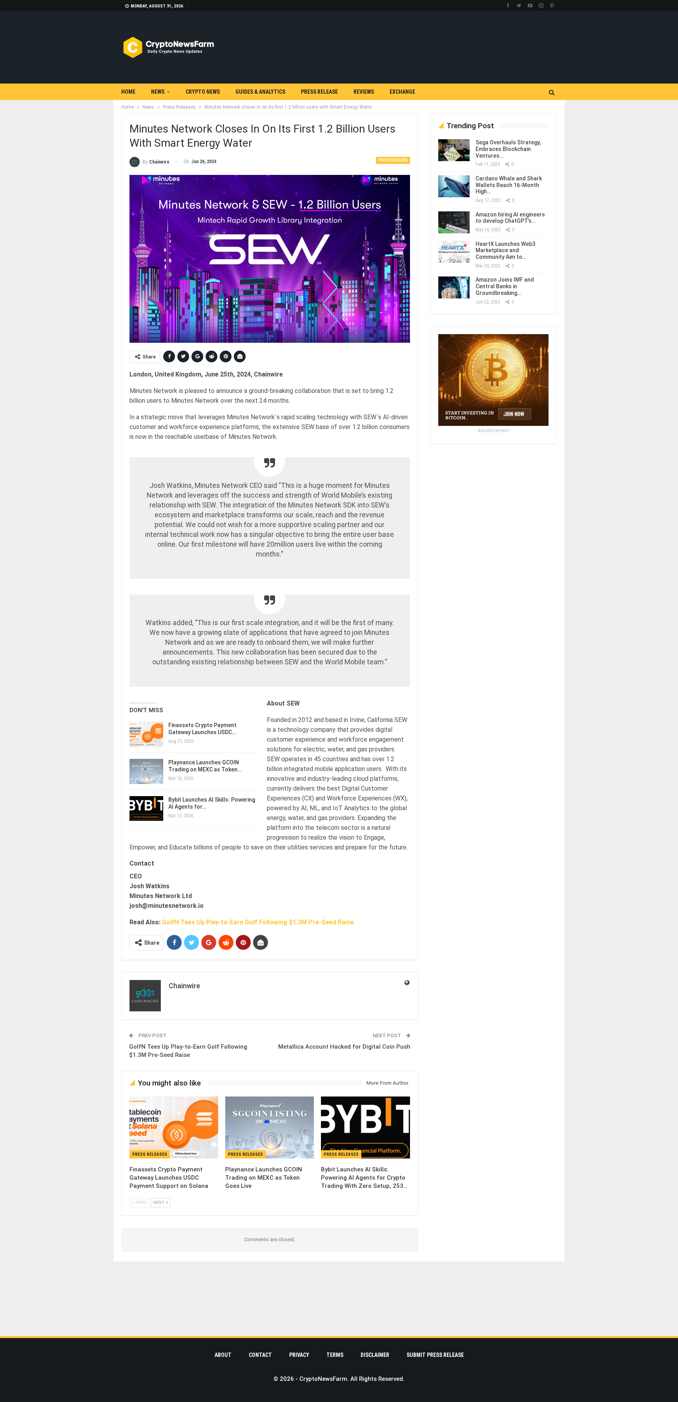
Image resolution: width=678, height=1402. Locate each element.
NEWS (157, 92)
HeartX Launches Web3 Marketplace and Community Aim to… (505, 250)
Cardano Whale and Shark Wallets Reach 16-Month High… (509, 185)
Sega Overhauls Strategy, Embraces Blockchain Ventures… (508, 149)
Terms (334, 1355)
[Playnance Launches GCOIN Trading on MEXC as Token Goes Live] (146, 771)
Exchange (402, 92)
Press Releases (393, 160)
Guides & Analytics (260, 92)
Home (128, 92)
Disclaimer (375, 1355)
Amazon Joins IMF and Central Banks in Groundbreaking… (505, 286)
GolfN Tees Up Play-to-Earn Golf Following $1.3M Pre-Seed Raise (258, 922)
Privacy (299, 1355)
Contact (260, 1355)
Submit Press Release (435, 1355)
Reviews (364, 92)
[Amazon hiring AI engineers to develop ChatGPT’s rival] (454, 222)
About (223, 1355)
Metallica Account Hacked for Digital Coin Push (344, 1046)
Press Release (319, 92)
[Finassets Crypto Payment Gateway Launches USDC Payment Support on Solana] (146, 734)
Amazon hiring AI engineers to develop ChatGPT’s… (510, 217)
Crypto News (203, 92)
